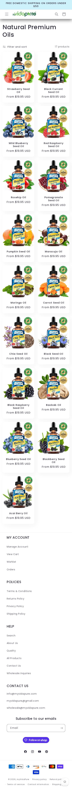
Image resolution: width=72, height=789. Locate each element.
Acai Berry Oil (18, 513)
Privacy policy (39, 779)
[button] (6, 14)
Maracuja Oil (53, 251)
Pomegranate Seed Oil (53, 199)
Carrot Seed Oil (53, 302)
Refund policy (57, 779)
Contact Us (14, 665)
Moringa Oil (18, 302)
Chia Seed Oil (18, 353)
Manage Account (17, 546)
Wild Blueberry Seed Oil (18, 145)
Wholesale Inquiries (19, 673)
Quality (11, 650)
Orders (11, 569)
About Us (12, 643)
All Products (14, 658)
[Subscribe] (61, 728)
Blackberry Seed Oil (54, 461)
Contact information (38, 784)
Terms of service (15, 784)
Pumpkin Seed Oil (18, 251)
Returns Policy (15, 598)
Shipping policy (60, 784)
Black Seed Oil (53, 353)
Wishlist (11, 561)
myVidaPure (23, 779)
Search (11, 635)
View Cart (13, 554)
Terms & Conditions (19, 591)
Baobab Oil (53, 404)
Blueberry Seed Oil (18, 459)
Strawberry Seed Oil (18, 91)
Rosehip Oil (18, 197)
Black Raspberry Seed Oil (18, 406)
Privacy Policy (15, 606)
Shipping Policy (16, 613)
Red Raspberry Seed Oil (53, 145)
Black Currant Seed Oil (53, 91)
